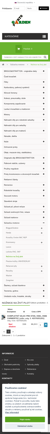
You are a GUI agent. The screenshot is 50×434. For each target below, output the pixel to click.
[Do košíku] (45, 325)
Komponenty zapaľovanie (14, 104)
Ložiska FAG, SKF (13, 252)
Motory (7, 114)
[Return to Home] (3, 64)
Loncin (8, 247)
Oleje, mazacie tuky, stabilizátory (17, 152)
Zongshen (10, 280)
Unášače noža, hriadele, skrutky (17, 296)
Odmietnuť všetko (25, 426)
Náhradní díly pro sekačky (15, 125)
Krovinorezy (10, 242)
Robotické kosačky (12, 190)
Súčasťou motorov (11, 223)
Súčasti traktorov (11, 217)
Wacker (9, 276)
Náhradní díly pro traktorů (15, 131)
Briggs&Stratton (12, 228)
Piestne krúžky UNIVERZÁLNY (18, 261)
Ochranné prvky (10, 147)
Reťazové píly (11, 266)
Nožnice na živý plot (14, 257)
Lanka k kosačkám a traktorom (17, 109)
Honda (8, 233)
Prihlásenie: (7, 8)
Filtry (6, 82)
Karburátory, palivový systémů (16, 87)
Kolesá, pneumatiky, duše (15, 98)
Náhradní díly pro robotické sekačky (19, 120)
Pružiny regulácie (11, 169)
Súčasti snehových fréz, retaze (17, 212)
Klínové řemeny (10, 93)
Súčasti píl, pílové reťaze (14, 207)
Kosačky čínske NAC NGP (16, 237)
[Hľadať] (45, 57)
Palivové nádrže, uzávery (14, 163)
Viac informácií (12, 412)
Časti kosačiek (10, 76)
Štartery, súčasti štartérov (14, 285)
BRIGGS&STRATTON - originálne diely (20, 71)
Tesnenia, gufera (11, 291)
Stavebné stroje (10, 201)
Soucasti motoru (11, 196)
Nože (6, 142)
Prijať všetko (25, 419)
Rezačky (9, 271)
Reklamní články (11, 179)
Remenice (8, 185)
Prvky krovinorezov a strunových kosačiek (21, 174)
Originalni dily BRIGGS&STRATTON (19, 158)
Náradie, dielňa (10, 136)
